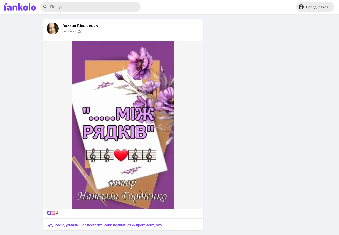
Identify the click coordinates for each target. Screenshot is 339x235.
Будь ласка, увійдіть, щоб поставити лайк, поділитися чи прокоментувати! (105, 225)
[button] (315, 7)
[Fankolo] (20, 7)
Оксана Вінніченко (80, 26)
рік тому (68, 31)
